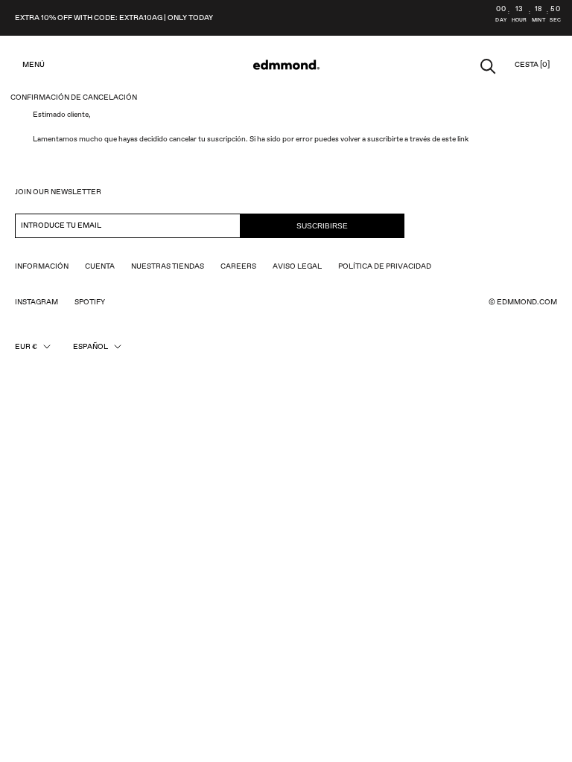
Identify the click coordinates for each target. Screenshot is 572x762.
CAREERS (238, 266)
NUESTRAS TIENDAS (167, 266)
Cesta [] (532, 64)
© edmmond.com (523, 302)
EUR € (26, 346)
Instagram (36, 302)
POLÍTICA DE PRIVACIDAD (384, 266)
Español (90, 346)
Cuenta (100, 266)
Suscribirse (322, 226)
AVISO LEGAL (297, 266)
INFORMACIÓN (42, 266)
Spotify (89, 302)
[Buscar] (488, 65)
